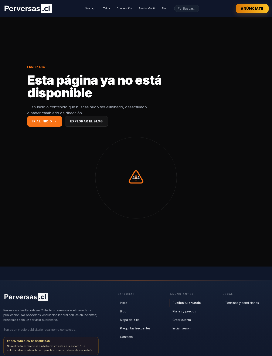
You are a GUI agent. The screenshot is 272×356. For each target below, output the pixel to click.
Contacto (126, 337)
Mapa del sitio (130, 320)
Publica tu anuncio (187, 303)
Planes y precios (184, 311)
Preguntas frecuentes (135, 328)
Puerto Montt (147, 8)
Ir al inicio (42, 121)
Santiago (90, 8)
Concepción (124, 8)
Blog (164, 8)
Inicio (123, 303)
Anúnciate (252, 8)
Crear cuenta (182, 320)
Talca (106, 8)
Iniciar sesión (182, 328)
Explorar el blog (86, 121)
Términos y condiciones (242, 303)
